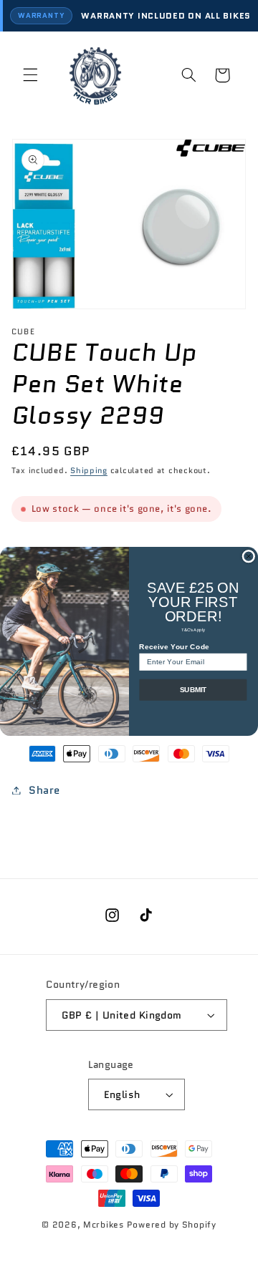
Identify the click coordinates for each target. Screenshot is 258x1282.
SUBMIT (193, 689)
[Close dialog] (249, 556)
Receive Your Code (174, 646)
